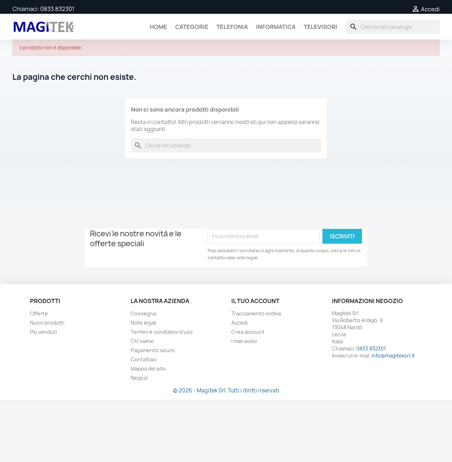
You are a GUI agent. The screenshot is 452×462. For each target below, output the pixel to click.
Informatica (276, 27)
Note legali (143, 322)
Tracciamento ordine (256, 313)
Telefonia (232, 27)
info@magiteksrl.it (393, 355)
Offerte (39, 313)
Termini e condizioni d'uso (162, 331)
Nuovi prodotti (47, 322)
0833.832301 (57, 9)
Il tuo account (255, 301)
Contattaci (143, 359)
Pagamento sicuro (153, 350)
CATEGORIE (191, 27)
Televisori (320, 27)
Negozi (139, 377)
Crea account (247, 331)
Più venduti (43, 331)
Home (158, 27)
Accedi (239, 322)
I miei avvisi (244, 341)
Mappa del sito (148, 368)
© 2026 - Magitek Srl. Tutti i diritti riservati (226, 390)
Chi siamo (142, 341)
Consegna (143, 313)
